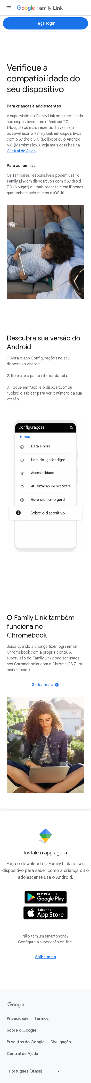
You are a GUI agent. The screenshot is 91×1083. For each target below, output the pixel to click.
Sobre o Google (21, 1030)
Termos (41, 1018)
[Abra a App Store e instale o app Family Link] (45, 912)
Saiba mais (42, 684)
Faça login (46, 23)
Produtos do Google (26, 1042)
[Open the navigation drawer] (9, 8)
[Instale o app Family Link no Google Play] (45, 897)
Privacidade (18, 1018)
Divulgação (60, 1042)
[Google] (16, 1005)
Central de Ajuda (22, 1053)
